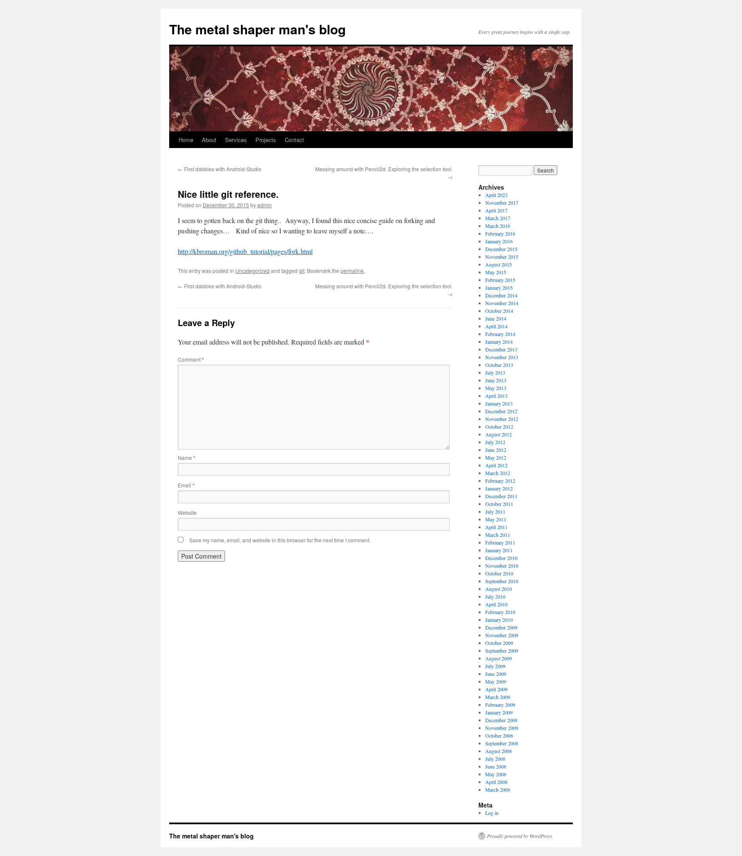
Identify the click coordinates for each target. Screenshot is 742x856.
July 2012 (495, 442)
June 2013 (495, 380)
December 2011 (501, 496)
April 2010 (496, 604)
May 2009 (495, 681)
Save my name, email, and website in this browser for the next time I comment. (280, 540)
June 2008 (495, 766)
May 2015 (495, 272)
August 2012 (498, 434)
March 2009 (497, 696)
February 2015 (500, 279)
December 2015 (501, 248)
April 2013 (496, 395)
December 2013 (501, 349)
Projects (265, 140)
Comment (191, 359)
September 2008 (501, 743)
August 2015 (498, 264)
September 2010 (501, 581)
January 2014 (499, 341)
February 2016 (500, 233)
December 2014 (501, 295)
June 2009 (495, 673)
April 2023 (496, 194)
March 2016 (497, 225)
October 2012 (499, 426)
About (209, 140)
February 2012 (500, 480)
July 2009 (495, 665)
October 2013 (499, 364)
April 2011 (496, 526)
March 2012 (497, 472)
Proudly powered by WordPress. (520, 835)
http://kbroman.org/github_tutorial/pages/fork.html (245, 251)
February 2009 (500, 704)
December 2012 (501, 411)
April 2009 (496, 689)
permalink (352, 270)
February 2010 (500, 611)
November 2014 (501, 302)
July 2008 (495, 758)
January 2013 (499, 403)
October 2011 (499, 503)
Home (186, 140)
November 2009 (501, 635)
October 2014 (499, 310)
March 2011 (497, 534)
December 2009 (501, 627)
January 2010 (499, 619)
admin (264, 205)
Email (186, 485)
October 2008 (499, 735)
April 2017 (496, 210)
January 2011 (499, 550)
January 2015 (499, 287)
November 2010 (501, 565)
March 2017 (497, 218)
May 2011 (495, 519)
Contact (294, 140)
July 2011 (495, 511)
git (301, 270)
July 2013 (495, 372)
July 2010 (495, 596)
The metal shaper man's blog (257, 29)
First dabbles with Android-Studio (220, 168)
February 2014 (500, 333)
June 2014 (495, 318)
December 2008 (501, 720)
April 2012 (496, 465)
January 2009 (499, 712)
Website (187, 512)
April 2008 (496, 781)
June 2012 (495, 449)
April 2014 (496, 326)
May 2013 (495, 387)
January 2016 (499, 241)
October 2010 (499, 573)
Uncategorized (252, 270)
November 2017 (501, 202)
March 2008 (497, 789)
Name (186, 457)
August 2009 (498, 658)
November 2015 (501, 256)
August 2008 (498, 750)
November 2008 (501, 727)
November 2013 (501, 357)
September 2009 (501, 650)
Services (236, 140)
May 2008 (495, 774)
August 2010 (498, 588)
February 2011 (500, 542)
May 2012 (495, 457)
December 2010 (501, 557)
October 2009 (499, 642)
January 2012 (499, 488)
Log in (492, 812)
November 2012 (501, 418)
